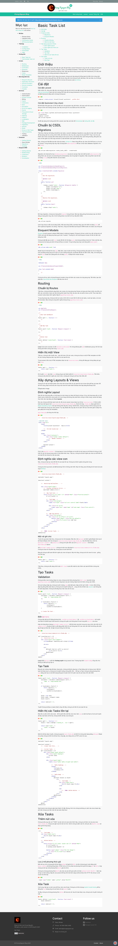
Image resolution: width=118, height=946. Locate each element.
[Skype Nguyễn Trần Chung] (28, 1)
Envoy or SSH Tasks (27, 130)
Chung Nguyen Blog (21, 14)
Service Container (27, 85)
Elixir (23, 104)
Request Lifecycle (27, 80)
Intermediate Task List (28, 59)
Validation (47, 51)
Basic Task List (26, 57)
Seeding (24, 146)
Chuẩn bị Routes (49, 40)
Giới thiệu (44, 29)
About (101, 943)
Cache (24, 101)
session (91, 587)
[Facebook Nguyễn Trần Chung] (24, 1)
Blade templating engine (45, 405)
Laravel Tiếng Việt (94, 14)
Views (24, 73)
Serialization (25, 158)
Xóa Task (47, 60)
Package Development (28, 123)
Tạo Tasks (44, 49)
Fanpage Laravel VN (90, 925)
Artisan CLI (69, 141)
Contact (96, 943)
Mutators (24, 156)
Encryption (25, 106)
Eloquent (40, 233)
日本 (102, 14)
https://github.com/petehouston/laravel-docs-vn (48, 20)
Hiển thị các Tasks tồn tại (51, 54)
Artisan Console (26, 97)
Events (24, 110)
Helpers (24, 117)
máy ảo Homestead (43, 92)
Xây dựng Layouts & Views (48, 44)
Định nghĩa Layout (49, 45)
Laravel (86, 14)
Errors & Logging (27, 108)
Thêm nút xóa (48, 58)
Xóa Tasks (44, 56)
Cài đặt (43, 31)
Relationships (26, 152)
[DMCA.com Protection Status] (19, 933)
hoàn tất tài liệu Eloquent (50, 279)
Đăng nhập (95, 1)
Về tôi (21, 1)
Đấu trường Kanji (77, 14)
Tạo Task (46, 53)
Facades (24, 89)
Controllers (25, 67)
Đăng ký (101, 1)
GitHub (43, 468)
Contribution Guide (27, 40)
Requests (24, 69)
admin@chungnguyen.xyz (66, 928)
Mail (23, 121)
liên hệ (16, 1)
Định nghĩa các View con (51, 47)
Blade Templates (27, 75)
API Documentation (27, 42)
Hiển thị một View (49, 42)
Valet (23, 52)
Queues (24, 126)
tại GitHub (78, 80)
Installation (25, 47)
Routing (24, 64)
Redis (23, 128)
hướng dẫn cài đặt (89, 121)
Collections (25, 103)
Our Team (17, 930)
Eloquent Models (49, 36)
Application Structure (28, 81)
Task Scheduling (26, 132)
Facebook (88, 922)
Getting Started (26, 140)
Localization (25, 119)
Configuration (26, 49)
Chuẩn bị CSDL (45, 33)
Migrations (25, 144)
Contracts (25, 87)
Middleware (25, 66)
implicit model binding (90, 887)
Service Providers (27, 83)
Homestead (25, 50)
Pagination (25, 124)
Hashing (24, 115)
